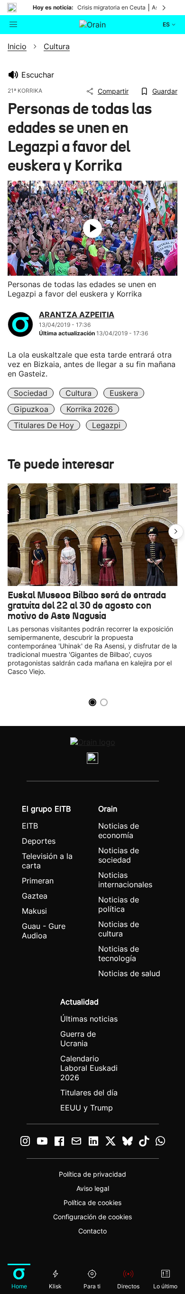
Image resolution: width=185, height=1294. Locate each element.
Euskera (124, 393)
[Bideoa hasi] (92, 228)
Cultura (78, 393)
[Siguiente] (165, 7)
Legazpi (106, 425)
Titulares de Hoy (44, 425)
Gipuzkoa (31, 409)
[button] (176, 531)
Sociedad (30, 393)
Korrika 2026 (89, 409)
